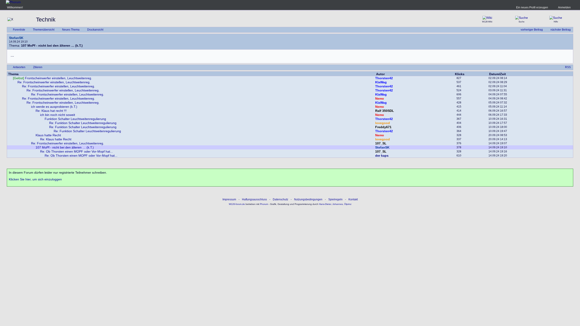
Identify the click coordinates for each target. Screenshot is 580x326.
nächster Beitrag (561, 29)
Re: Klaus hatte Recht (55, 139)
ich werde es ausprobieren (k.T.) (54, 106)
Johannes (337, 204)
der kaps (382, 155)
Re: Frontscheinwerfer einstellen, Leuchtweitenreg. (53, 82)
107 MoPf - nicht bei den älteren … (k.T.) (65, 147)
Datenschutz (280, 199)
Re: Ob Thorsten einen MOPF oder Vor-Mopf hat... (76, 151)
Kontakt (353, 199)
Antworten (19, 67)
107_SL (381, 143)
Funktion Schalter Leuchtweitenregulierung (75, 119)
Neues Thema (71, 29)
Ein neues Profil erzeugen (532, 7)
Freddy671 (383, 127)
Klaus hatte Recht (48, 135)
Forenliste (19, 29)
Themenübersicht (43, 29)
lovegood (382, 123)
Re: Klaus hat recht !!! (51, 111)
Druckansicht (95, 29)
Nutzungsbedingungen (308, 199)
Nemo (379, 98)
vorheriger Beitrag (532, 29)
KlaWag (381, 82)
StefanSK (16, 38)
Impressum (229, 199)
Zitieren (37, 67)
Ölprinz (347, 204)
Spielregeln (335, 199)
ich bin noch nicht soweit (57, 115)
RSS (568, 67)
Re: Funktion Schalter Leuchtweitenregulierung (82, 123)
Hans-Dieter (325, 204)
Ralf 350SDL (384, 111)
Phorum (263, 204)
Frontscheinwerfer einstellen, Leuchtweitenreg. (52, 78)
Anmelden (564, 7)
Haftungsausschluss (254, 199)
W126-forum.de (237, 204)
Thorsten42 (384, 78)
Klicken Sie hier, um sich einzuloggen (35, 179)
